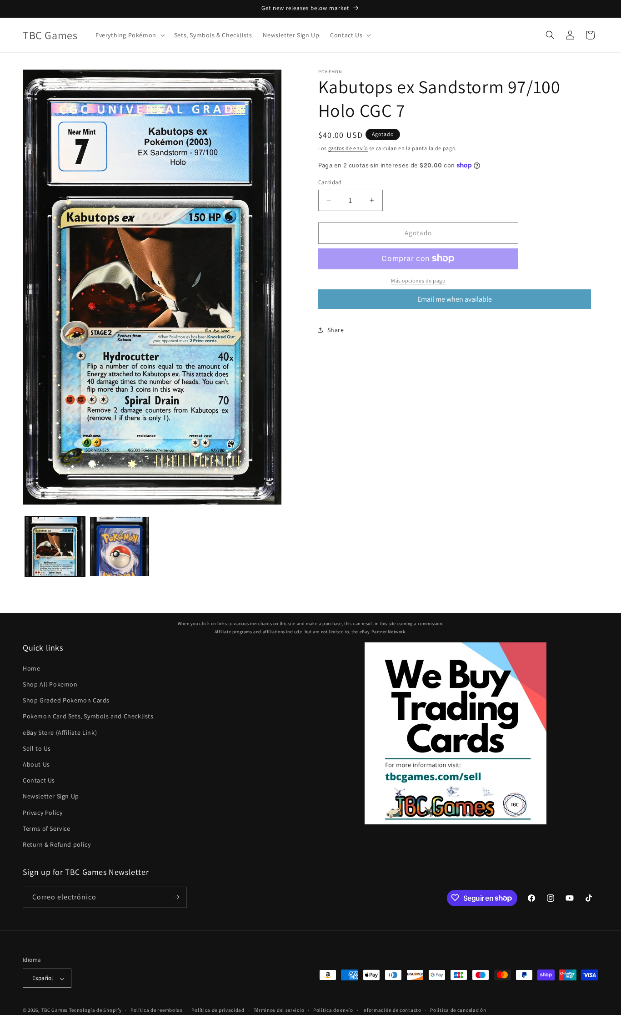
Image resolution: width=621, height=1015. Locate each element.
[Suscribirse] (176, 897)
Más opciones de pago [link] (418, 280)
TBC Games (54, 1010)
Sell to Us (37, 749)
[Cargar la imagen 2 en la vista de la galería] (120, 546)
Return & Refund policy (56, 845)
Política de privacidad (217, 1010)
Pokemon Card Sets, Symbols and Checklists (88, 716)
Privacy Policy (42, 812)
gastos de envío (348, 148)
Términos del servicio (279, 1010)
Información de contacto (391, 1010)
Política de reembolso (156, 1010)
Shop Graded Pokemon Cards (66, 701)
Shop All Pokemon (50, 685)
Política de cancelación (458, 1010)
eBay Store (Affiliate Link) (60, 732)
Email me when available (454, 298)
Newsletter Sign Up (51, 797)
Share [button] (335, 329)
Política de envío (333, 1010)
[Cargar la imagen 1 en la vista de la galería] (55, 546)
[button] (129, 35)
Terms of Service (46, 828)
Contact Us (39, 781)
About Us (36, 765)
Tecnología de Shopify (95, 1010)
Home (31, 669)
